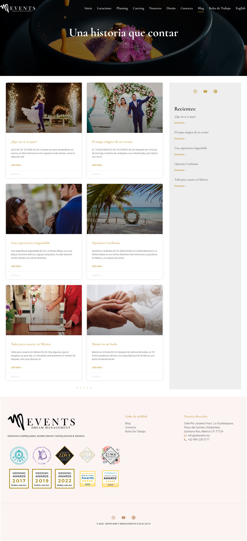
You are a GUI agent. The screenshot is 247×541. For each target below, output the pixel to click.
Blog (201, 8)
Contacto (187, 8)
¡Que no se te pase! (24, 142)
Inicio (88, 8)
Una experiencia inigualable (30, 243)
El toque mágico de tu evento (112, 142)
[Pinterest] (215, 91)
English (240, 8)
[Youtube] (205, 91)
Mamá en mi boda (104, 344)
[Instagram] (195, 91)
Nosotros (155, 8)
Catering (138, 8)
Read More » (180, 123)
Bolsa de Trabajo (220, 8)
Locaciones (104, 8)
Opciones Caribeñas (106, 243)
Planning (122, 8)
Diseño (171, 8)
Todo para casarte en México (31, 344)
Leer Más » (16, 165)
